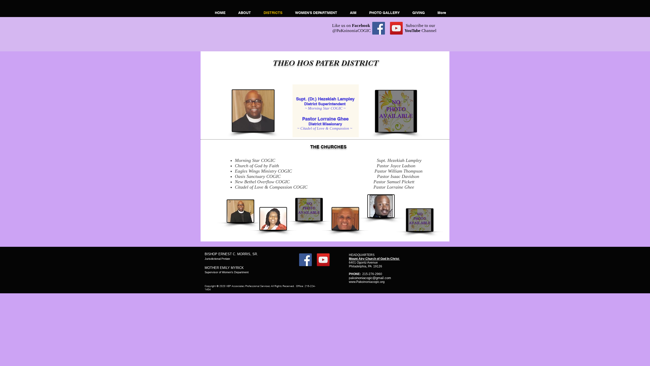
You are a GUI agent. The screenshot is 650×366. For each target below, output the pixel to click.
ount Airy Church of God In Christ (375, 259)
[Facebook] (378, 28)
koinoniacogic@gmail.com (371, 278)
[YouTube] (396, 28)
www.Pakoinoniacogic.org (367, 282)
